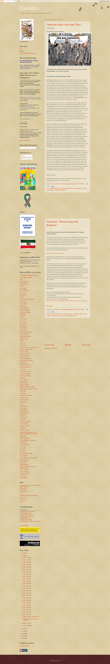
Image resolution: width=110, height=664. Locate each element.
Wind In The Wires (24, 468)
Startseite (68, 345)
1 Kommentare (80, 183)
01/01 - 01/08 (26, 625)
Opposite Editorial (24, 399)
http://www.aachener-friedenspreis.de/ (55, 253)
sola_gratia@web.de (25, 645)
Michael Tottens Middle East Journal (29, 388)
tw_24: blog (22, 447)
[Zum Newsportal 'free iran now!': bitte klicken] (27, 207)
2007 (23, 638)
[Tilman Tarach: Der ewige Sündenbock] (30, 532)
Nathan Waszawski (67, 314)
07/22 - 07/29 (26, 588)
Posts (23, 155)
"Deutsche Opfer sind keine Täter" (64, 24)
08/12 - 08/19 (26, 586)
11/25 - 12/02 (26, 564)
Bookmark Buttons (24, 509)
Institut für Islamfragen (25, 358)
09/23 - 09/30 (26, 576)
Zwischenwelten (24, 477)
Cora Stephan (23, 303)
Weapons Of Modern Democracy (28, 466)
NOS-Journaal (34, 261)
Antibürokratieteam (24, 281)
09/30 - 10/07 (26, 574)
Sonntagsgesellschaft (25, 421)
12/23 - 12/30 (26, 560)
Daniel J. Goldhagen (25, 310)
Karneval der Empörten (75, 188)
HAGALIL (22, 340)
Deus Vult (22, 321)
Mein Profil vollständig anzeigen (28, 53)
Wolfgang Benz (71, 315)
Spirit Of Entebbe (24, 423)
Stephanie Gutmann (25, 430)
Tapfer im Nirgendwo (25, 438)
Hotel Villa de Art (24, 356)
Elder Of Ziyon (23, 327)
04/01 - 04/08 (26, 602)
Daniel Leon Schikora (25, 312)
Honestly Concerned (25, 354)
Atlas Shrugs (23, 288)
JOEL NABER (65, 188)
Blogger (58, 660)
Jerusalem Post (24, 491)
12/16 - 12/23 (26, 562)
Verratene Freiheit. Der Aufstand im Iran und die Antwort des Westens (30, 67)
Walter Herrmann (62, 315)
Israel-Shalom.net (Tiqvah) (26, 360)
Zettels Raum (23, 475)
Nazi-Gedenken (50, 190)
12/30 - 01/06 (26, 557)
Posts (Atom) (54, 348)
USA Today (22, 499)
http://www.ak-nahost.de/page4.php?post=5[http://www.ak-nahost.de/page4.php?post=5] (67, 300)
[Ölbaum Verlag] (30, 538)
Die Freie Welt (23, 323)
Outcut (21, 404)
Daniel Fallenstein (24, 308)
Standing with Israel (25, 426)
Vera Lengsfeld (23, 455)
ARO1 (21, 286)
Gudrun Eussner (24, 338)
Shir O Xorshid (23, 417)
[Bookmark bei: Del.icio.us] (27, 514)
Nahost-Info (23, 391)
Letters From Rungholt (25, 373)
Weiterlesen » (49, 306)
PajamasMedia (23, 406)
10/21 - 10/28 (26, 569)
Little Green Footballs (25, 375)
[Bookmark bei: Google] (26, 519)
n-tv (21, 493)
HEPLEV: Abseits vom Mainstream (28, 347)
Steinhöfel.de (23, 428)
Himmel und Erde (24, 351)
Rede (79, 152)
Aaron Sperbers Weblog (26, 277)
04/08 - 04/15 (26, 600)
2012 (23, 555)
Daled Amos (23, 305)
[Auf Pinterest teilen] (54, 186)
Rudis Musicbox (24, 410)
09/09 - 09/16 (26, 581)
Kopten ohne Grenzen (25, 364)
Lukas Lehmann (24, 380)
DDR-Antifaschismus (55, 188)
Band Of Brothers (24, 290)
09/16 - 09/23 (26, 579)
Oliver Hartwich (23, 397)
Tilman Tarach (23, 442)
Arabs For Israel (24, 284)
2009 (23, 633)
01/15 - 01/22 (26, 614)
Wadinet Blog (23, 462)
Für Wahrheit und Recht (26, 332)
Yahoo (21, 502)
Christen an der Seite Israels (27, 299)
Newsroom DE (23, 497)
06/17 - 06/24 (26, 595)
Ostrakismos (23, 402)
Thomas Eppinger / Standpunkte (28, 440)
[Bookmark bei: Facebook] (27, 516)
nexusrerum (23, 393)
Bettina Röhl (23, 295)
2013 (23, 553)
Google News (23, 489)
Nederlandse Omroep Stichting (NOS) (29, 495)
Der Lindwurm (23, 319)
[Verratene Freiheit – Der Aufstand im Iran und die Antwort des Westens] (27, 235)
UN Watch (22, 451)
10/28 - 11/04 (26, 567)
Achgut (21, 279)
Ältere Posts (86, 345)
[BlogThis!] (49, 186)
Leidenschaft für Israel (25, 371)
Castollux (30, 7)
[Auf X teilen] (50, 186)
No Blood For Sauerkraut (26, 395)
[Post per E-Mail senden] (87, 183)
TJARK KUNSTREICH (60, 190)
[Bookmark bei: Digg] (25, 513)
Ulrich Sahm (23, 449)
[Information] (37, 521)
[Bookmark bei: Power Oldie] (27, 511)
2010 (23, 631)
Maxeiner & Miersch (25, 384)
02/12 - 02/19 (26, 612)
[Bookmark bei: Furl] (25, 518)
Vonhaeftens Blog (24, 460)
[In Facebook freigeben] (52, 186)
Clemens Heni (23, 301)
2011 (23, 628)
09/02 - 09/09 (26, 583)
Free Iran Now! (23, 329)
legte (85, 92)
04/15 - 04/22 (26, 598)
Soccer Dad (23, 419)
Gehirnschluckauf (24, 334)
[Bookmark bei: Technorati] (27, 521)
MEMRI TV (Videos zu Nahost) (27, 386)
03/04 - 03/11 (26, 609)
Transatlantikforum (24, 444)
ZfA (76, 315)
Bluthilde (22, 297)
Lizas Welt (49, 31)
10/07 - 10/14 (26, 571)
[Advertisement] (67, 205)
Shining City (23, 415)
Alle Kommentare (26, 158)
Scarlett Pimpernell (24, 413)
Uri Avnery (54, 315)
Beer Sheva (23, 292)
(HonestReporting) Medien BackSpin (29, 275)
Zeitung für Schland (24, 473)
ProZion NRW (23, 408)
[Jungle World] (24, 525)
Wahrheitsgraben (24, 464)
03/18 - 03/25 (26, 607)
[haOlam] (30, 545)
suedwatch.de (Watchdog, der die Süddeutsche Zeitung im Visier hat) (28, 433)
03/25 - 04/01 (26, 605)
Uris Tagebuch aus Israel (26, 453)
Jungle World (23, 362)
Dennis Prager (27, 140)
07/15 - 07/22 (26, 590)
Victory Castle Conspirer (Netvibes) (28, 458)
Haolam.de (22, 343)
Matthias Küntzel (24, 382)
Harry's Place (23, 345)
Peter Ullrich (76, 314)
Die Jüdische (23, 325)
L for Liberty (23, 369)
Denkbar (22, 316)
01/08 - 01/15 (26, 623)
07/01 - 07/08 (26, 593)
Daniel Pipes (23, 314)
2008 (23, 635)
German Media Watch (25, 336)
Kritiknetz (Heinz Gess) (25, 367)
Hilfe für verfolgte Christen (26, 349)
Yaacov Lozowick (24, 471)
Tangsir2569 (23, 436)
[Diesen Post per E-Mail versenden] (47, 186)
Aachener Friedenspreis (56, 314)
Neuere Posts (49, 345)
